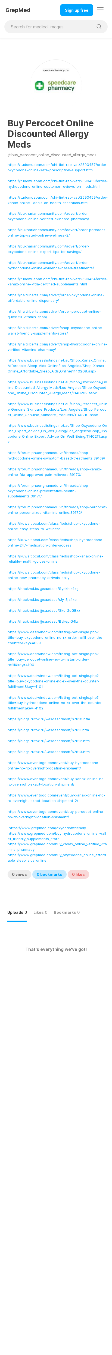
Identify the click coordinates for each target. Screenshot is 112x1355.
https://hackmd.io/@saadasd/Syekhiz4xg (43, 588)
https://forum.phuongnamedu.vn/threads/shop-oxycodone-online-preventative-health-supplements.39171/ (49, 491)
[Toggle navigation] (100, 10)
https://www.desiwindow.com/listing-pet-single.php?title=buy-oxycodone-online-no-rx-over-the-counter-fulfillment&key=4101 (53, 681)
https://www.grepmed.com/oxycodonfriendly (47, 828)
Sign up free (76, 10)
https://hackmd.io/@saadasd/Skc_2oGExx (44, 610)
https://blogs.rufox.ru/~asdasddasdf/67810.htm (49, 719)
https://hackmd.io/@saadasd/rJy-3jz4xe (42, 599)
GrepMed (17, 10)
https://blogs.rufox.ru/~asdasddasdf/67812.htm (49, 741)
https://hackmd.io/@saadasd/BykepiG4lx (43, 621)
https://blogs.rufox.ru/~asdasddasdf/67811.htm (48, 730)
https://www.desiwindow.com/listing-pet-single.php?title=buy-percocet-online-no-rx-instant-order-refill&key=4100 (53, 659)
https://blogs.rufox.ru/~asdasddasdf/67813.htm (49, 752)
